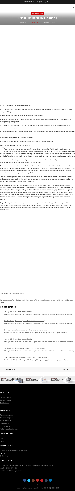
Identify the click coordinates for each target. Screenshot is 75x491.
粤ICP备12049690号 (53, 488)
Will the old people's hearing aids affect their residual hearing (24, 321)
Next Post (67, 369)
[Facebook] (24, 480)
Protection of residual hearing (14, 293)
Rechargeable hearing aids (9, 429)
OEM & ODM (4, 406)
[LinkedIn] (50, 480)
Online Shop (4, 456)
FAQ (1, 438)
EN (37, 484)
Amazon (2, 453)
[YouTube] (37, 480)
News (2, 441)
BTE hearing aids (5, 420)
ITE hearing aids (5, 423)
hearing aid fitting (29, 109)
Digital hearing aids (6, 415)
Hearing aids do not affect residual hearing (18, 312)
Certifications (4, 403)
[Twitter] (28, 480)
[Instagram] (33, 480)
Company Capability (6, 400)
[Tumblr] (46, 480)
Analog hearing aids (6, 418)
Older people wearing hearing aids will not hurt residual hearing (25, 330)
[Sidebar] (2, 149)
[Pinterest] (41, 480)
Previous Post (10, 369)
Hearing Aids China (37, 13)
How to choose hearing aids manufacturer (14, 450)
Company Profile (5, 397)
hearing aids (62, 185)
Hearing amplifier (5, 426)
